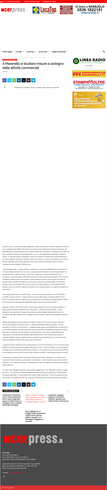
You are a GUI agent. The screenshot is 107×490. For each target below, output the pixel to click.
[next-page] (68, 391)
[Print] (28, 80)
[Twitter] (9, 80)
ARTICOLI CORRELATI (10, 391)
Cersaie (19, 52)
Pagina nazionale (59, 52)
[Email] (24, 80)
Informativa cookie (49, 1)
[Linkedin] (19, 80)
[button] (103, 51)
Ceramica (30, 52)
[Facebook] (105, 1)
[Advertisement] (53, 32)
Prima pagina (7, 52)
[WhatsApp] (14, 80)
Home (3, 57)
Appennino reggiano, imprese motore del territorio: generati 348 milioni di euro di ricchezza (58, 398)
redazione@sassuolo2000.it (17, 472)
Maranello (14, 59)
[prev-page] (66, 391)
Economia (43, 52)
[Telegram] (33, 80)
